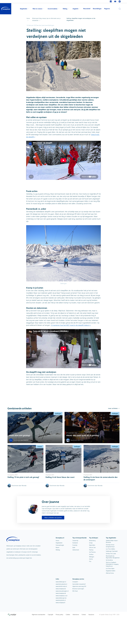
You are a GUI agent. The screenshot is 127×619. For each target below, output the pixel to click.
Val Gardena (109, 560)
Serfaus (91, 554)
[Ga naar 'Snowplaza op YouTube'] (115, 1)
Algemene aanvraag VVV (79, 586)
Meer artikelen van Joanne (53, 518)
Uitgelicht (75, 9)
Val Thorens (92, 552)
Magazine (107, 8)
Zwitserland (75, 550)
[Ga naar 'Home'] (5, 8)
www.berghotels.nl (61, 600)
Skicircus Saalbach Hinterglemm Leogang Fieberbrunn (112, 564)
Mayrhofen (92, 545)
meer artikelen (113, 408)
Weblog (65, 9)
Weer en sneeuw (37, 9)
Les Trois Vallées (110, 549)
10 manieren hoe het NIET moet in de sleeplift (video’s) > (71, 325)
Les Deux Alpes (110, 568)
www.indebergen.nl (61, 582)
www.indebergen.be (61, 598)
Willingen (91, 557)
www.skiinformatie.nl (61, 586)
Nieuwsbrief (86, 8)
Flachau (91, 550)
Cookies (68, 614)
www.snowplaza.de (61, 593)
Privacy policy (59, 614)
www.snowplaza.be (61, 589)
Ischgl (90, 543)
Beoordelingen (97, 8)
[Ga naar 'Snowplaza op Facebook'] (111, 1)
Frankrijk (74, 545)
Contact (84, 614)
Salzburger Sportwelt (111, 551)
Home (57, 540)
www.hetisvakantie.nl (61, 584)
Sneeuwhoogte (60, 545)
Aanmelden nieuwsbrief (78, 584)
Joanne (44, 25)
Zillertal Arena (110, 573)
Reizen (57, 547)
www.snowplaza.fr (60, 602)
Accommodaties (52, 9)
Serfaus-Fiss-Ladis (111, 553)
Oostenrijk (75, 540)
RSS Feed (75, 591)
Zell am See (92, 547)
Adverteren (76, 614)
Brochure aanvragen (78, 589)
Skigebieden (23, 9)
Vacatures (91, 614)
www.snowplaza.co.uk (61, 595)
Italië (73, 547)
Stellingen (51, 25)
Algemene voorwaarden (38, 614)
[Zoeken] (119, 9)
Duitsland (75, 543)
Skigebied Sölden (110, 571)
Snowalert (75, 582)
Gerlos (91, 559)
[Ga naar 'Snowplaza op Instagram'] (120, 1)
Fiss (90, 561)
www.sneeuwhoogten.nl (62, 591)
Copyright (50, 614)
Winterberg (92, 540)
